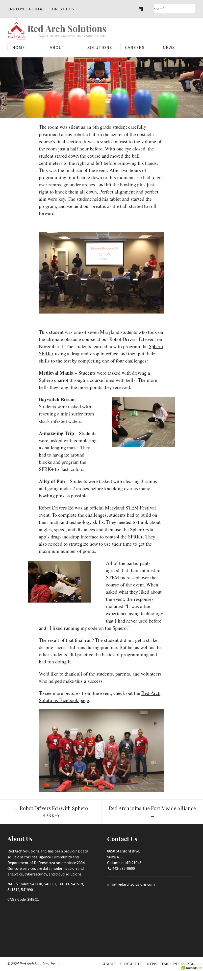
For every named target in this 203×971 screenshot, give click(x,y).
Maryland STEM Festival (130, 507)
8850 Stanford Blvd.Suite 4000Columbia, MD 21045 (124, 857)
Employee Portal (26, 8)
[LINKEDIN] (141, 9)
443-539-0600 (123, 868)
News (169, 47)
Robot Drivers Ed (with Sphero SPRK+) (51, 812)
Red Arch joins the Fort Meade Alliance (152, 812)
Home (18, 47)
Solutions (99, 47)
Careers (134, 47)
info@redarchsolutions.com (131, 884)
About (57, 47)
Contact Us (62, 8)
